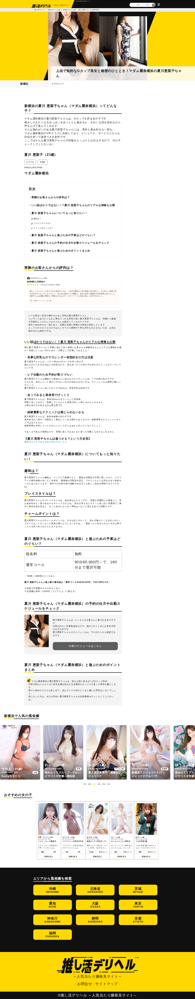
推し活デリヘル (40, 9)
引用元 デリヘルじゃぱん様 (42, 300)
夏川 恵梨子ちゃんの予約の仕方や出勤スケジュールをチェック (70, 242)
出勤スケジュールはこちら (85, 646)
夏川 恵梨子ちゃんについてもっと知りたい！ (59, 213)
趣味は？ (37, 218)
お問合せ (84, 984)
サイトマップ (106, 984)
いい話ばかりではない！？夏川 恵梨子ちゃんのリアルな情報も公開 (73, 205)
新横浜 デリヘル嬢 (69, 9)
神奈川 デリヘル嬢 (54, 9)
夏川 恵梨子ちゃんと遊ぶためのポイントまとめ (60, 250)
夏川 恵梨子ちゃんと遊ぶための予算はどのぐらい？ (63, 235)
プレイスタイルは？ (43, 223)
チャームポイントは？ (43, 228)
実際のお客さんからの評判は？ (50, 197)
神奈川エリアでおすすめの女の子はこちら (45, 442)
